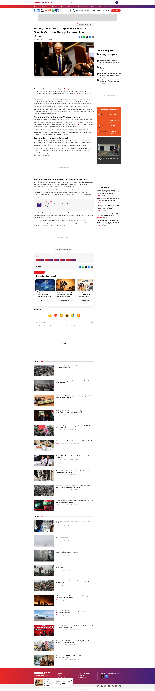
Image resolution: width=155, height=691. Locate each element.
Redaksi (59, 673)
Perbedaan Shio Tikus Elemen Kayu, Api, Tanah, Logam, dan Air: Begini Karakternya (110, 75)
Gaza (76, 93)
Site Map (80, 679)
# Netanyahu (40, 260)
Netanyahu (68, 89)
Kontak (59, 675)
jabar (98, 10)
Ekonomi (54, 6)
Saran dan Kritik (82, 677)
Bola (62, 6)
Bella (39, 36)
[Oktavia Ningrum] (104, 127)
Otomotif (71, 6)
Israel (55, 89)
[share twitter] (86, 37)
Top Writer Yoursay (107, 110)
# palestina (49, 260)
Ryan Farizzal (113, 131)
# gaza (56, 260)
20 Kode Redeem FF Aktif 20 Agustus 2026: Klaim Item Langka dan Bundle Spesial (109, 62)
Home (36, 6)
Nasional (45, 6)
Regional (115, 10)
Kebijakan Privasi (82, 675)
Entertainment (83, 6)
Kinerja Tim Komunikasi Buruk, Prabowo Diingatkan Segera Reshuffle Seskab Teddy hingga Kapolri (108, 191)
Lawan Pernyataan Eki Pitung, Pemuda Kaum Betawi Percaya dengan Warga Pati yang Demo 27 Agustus (108, 207)
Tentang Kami (61, 677)
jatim (103, 10)
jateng (108, 10)
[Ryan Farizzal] (103, 132)
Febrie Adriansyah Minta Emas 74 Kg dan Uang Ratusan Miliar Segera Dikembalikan (110, 81)
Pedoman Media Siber (84, 673)
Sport (112, 6)
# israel (62, 260)
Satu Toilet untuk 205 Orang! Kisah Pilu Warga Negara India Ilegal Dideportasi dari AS (57, 684)
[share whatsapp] (83, 37)
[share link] (92, 37)
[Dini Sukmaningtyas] (103, 120)
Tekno (93, 6)
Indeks (120, 6)
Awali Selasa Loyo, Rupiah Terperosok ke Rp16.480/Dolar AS (74, 441)
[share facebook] (80, 37)
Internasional (48, 24)
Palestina (80, 124)
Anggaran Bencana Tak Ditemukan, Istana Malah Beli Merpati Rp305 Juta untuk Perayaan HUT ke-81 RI (108, 222)
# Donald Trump (71, 260)
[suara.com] (43, 3)
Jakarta (93, 10)
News (41, 24)
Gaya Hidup (103, 6)
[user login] (116, 3)
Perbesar (91, 43)
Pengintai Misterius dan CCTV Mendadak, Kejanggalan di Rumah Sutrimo (108, 158)
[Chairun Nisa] (103, 115)
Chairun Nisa (112, 114)
